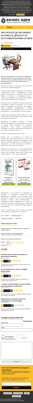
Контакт (27, 393)
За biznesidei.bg (18, 393)
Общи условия (16, 396)
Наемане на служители (7, 48)
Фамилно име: (4, 322)
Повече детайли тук (8, 184)
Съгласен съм (20, 14)
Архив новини (7, 393)
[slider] (17, 242)
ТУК (9, 12)
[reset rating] (8, 242)
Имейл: (3, 327)
